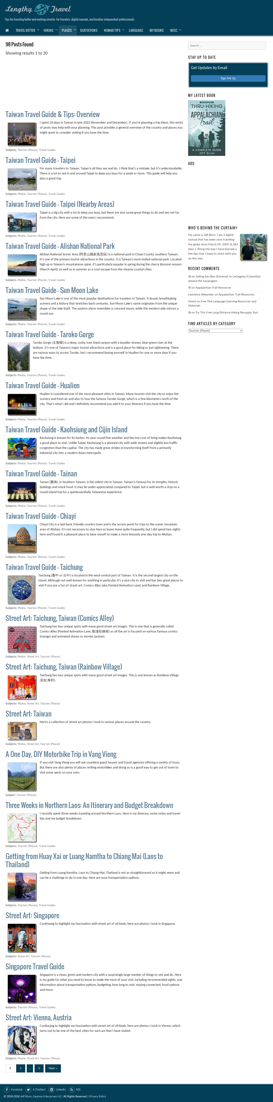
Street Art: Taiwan (28, 713)
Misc (173, 30)
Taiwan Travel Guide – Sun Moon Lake (52, 290)
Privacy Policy (97, 1096)
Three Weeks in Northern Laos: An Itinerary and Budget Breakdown (89, 805)
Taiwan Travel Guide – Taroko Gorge (50, 334)
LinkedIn (61, 1089)
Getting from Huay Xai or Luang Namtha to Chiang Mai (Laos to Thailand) (84, 860)
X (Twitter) (39, 1089)
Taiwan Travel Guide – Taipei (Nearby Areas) (60, 204)
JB (189, 276)
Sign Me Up (228, 78)
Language (136, 30)
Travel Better (25, 30)
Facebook (16, 1089)
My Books (157, 30)
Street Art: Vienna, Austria (39, 1017)
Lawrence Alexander (201, 294)
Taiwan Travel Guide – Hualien (42, 385)
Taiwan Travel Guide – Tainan (41, 473)
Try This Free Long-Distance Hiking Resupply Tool (227, 312)
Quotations (88, 30)
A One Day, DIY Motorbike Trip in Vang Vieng (61, 754)
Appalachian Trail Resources (213, 287)
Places (67, 30)
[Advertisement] (94, 83)
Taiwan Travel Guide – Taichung (44, 567)
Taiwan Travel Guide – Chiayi (41, 516)
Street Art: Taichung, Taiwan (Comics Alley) (60, 618)
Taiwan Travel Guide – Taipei (40, 160)
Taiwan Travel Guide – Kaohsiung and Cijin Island (66, 429)
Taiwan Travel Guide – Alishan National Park (60, 246)
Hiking (48, 30)
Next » (53, 1068)
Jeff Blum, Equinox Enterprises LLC (41, 1096)
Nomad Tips (112, 30)
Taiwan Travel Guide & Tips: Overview (53, 114)
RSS (78, 1089)
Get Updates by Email (209, 68)
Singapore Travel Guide (35, 966)
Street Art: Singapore (32, 915)
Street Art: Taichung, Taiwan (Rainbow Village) (64, 666)
